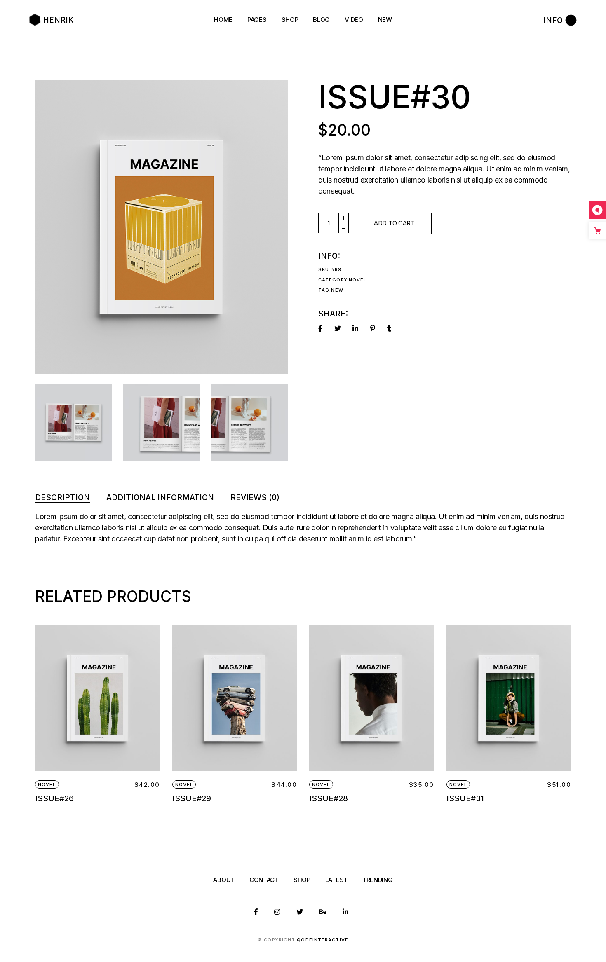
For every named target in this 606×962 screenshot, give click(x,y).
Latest (336, 880)
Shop (302, 880)
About (224, 880)
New (337, 290)
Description (62, 497)
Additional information (160, 497)
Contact (264, 880)
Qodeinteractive (322, 940)
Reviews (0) (255, 497)
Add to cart (394, 223)
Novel (358, 280)
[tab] (62, 497)
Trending (377, 880)
